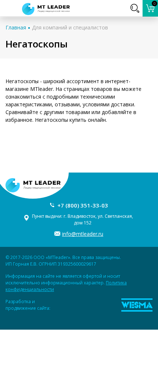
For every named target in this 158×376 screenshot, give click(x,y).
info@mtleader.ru (82, 233)
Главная (16, 27)
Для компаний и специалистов (70, 27)
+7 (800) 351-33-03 (82, 205)
